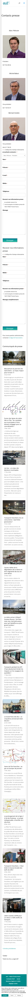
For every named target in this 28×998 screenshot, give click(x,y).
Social (18, 979)
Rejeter (12, 995)
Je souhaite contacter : (10, 152)
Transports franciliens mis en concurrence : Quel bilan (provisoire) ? (13, 520)
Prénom (5, 167)
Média (5, 183)
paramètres (23, 992)
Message (5, 210)
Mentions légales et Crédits (13, 981)
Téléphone (6, 191)
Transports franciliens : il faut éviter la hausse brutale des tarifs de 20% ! (13, 868)
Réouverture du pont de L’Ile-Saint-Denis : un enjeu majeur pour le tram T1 (14, 371)
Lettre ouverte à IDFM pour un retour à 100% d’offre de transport (13, 918)
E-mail (5, 175)
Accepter (5, 995)
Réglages (19, 995)
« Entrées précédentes (9, 948)
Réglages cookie (13, 983)
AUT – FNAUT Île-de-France (13, 976)
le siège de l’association (15, 338)
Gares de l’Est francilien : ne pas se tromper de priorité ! (13, 767)
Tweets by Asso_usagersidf (10, 959)
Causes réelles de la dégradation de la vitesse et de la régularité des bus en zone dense (13, 570)
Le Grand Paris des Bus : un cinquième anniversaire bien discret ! (13, 719)
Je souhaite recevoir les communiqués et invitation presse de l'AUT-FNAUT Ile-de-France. (14, 204)
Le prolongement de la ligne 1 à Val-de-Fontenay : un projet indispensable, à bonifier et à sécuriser (14, 819)
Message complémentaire (11, 299)
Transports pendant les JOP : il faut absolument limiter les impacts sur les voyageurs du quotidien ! (13, 670)
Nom (4, 159)
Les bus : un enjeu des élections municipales (11, 469)
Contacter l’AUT (10, 979)
